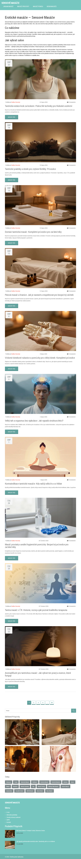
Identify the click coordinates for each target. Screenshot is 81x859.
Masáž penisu (38, 6)
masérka (15, 786)
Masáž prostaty (23, 6)
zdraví (72, 782)
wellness (34, 782)
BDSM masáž (30, 791)
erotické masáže (56, 782)
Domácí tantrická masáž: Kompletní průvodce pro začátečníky (33, 232)
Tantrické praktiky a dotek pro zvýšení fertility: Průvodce (30, 169)
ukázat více (11, 117)
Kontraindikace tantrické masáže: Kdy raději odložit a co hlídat (33, 483)
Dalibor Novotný (15, 102)
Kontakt (9, 822)
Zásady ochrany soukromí (13, 817)
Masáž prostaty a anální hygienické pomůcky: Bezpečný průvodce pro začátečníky (36, 545)
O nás (8, 812)
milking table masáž (53, 786)
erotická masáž (44, 782)
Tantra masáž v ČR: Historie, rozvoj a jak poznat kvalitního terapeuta (36, 610)
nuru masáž (49, 791)
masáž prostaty (25, 786)
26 (52, 702)
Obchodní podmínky (12, 815)
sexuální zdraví (19, 791)
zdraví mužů (40, 791)
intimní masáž (65, 786)
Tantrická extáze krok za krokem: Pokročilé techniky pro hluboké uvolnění (38, 106)
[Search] (73, 711)
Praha (15, 782)
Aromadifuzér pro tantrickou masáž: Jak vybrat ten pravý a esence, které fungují (38, 674)
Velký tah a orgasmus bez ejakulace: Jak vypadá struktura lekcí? (34, 420)
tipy (33, 786)
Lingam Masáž (8, 6)
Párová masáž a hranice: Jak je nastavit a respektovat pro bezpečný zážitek (39, 295)
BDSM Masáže (52, 6)
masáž (8, 786)
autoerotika (9, 791)
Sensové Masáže (10, 2)
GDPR (8, 820)
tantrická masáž (25, 782)
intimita (65, 782)
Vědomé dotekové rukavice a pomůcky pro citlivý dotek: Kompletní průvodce (40, 357)
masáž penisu (41, 786)
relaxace (8, 782)
